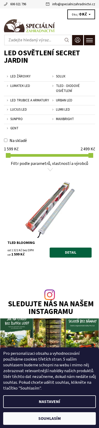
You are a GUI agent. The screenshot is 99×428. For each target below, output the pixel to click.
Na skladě (18, 141)
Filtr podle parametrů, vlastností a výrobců (49, 163)
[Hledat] (67, 40)
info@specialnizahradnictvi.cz (73, 4)
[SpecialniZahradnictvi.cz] (49, 26)
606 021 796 (18, 4)
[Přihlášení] (77, 40)
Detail (70, 252)
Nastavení (49, 402)
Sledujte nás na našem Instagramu (51, 308)
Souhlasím (49, 418)
